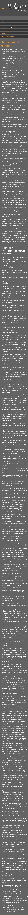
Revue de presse (6, 30)
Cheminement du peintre (8, 27)
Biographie (5, 21)
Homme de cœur (6, 24)
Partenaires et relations (8, 36)
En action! (4, 33)
